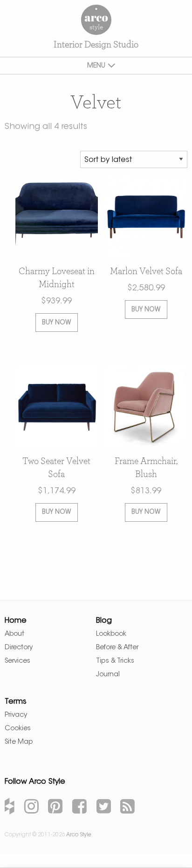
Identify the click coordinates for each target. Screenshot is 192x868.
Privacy (16, 715)
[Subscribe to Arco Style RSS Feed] (127, 808)
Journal (108, 674)
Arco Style (96, 20)
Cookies (18, 728)
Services (17, 661)
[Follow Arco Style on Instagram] (31, 808)
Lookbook (111, 634)
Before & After (117, 647)
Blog (104, 621)
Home (16, 621)
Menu (96, 66)
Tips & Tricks (115, 661)
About (14, 634)
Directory (19, 647)
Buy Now (56, 323)
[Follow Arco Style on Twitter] (103, 808)
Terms (16, 702)
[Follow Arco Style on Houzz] (9, 808)
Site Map (19, 742)
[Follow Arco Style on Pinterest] (55, 808)
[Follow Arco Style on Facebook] (79, 808)
